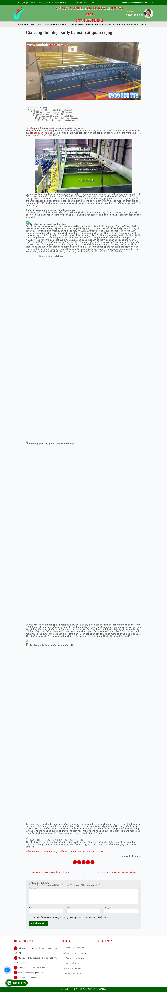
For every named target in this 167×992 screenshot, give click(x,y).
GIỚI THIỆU (36, 24)
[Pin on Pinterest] (88, 862)
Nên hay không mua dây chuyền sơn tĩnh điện (50, 872)
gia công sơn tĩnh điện (41, 133)
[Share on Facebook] (75, 862)
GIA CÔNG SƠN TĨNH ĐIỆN (82, 24)
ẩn (45, 108)
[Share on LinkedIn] (92, 862)
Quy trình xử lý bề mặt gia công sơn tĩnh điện (117, 872)
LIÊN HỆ (142, 24)
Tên (31, 908)
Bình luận (33, 888)
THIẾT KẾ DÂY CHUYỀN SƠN (55, 24)
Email (69, 908)
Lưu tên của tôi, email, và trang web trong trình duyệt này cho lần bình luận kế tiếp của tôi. (71, 917)
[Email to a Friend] (84, 862)
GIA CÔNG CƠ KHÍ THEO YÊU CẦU (110, 24)
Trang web (108, 908)
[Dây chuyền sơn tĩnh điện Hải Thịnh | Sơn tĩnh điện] (32, 13)
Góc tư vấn (132, 24)
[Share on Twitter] (79, 862)
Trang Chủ (22, 24)
